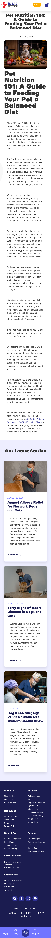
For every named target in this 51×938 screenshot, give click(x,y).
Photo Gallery (9, 799)
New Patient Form (11, 816)
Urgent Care (35, 15)
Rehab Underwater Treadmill (13, 863)
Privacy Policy (10, 826)
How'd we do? (10, 802)
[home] (9, 4)
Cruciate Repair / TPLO (19, 15)
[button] (46, 5)
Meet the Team (10, 796)
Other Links (9, 820)
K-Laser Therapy (11, 867)
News (6, 823)
